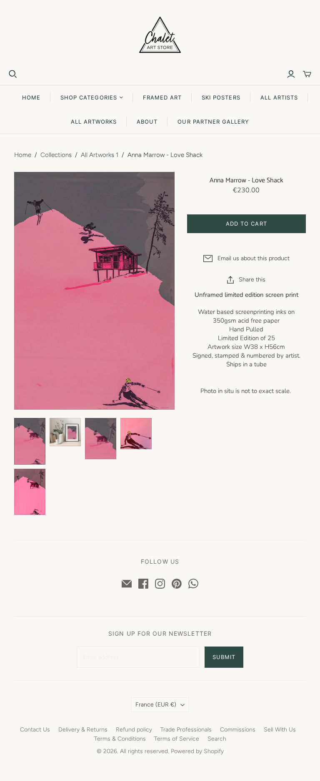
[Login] (291, 74)
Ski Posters (221, 97)
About (147, 121)
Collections (56, 155)
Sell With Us (280, 729)
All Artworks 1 (99, 155)
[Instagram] (160, 584)
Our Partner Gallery (213, 121)
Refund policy (134, 729)
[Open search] (13, 74)
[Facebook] (143, 584)
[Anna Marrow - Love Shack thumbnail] (29, 441)
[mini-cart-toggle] (307, 74)
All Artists (279, 97)
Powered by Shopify (197, 751)
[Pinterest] (177, 584)
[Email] (127, 584)
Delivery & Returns (83, 729)
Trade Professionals (186, 729)
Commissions (237, 729)
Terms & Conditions (120, 738)
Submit (223, 657)
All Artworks (94, 121)
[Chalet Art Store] (160, 35)
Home (31, 97)
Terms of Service (176, 738)
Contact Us (35, 729)
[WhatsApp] (193, 584)
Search (217, 738)
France (155, 704)
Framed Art (162, 97)
